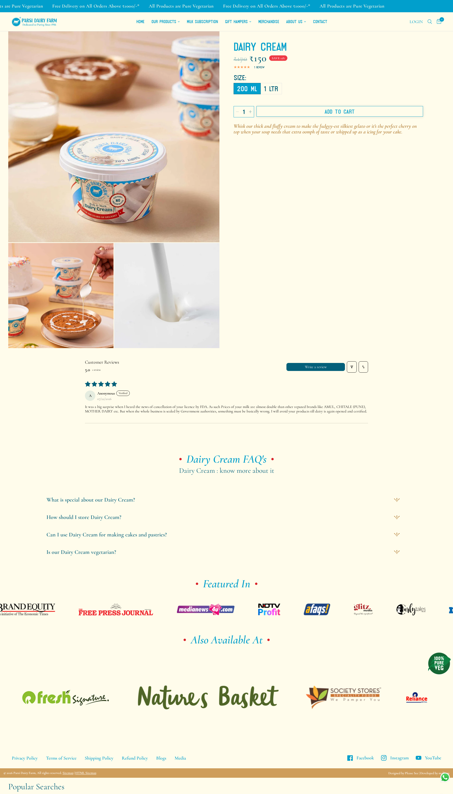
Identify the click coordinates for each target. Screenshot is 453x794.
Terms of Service (61, 758)
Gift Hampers (236, 21)
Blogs (161, 758)
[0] (437, 21)
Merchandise (268, 21)
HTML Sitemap (85, 773)
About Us (294, 21)
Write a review (316, 367)
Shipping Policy (99, 758)
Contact (320, 21)
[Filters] (352, 367)
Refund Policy (135, 758)
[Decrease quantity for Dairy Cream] (237, 111)
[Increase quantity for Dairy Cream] (250, 111)
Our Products (163, 21)
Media (180, 758)
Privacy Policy (25, 758)
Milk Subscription (202, 21)
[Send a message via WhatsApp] (445, 777)
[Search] (429, 21)
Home (140, 21)
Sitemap (68, 773)
